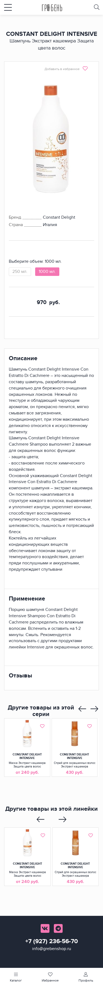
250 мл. (19, 271)
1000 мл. (47, 271)
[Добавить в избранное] (42, 726)
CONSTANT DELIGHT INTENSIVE (27, 756)
